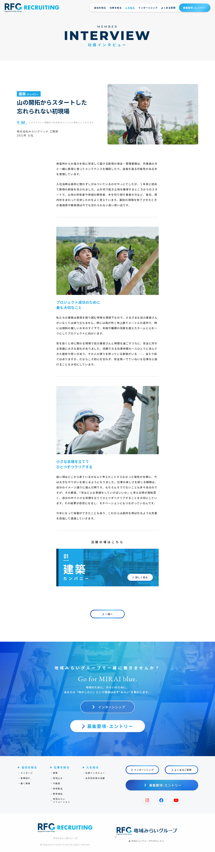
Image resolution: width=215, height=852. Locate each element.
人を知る (130, 7)
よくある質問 (168, 7)
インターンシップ (148, 7)
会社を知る (100, 7)
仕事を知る (116, 7)
